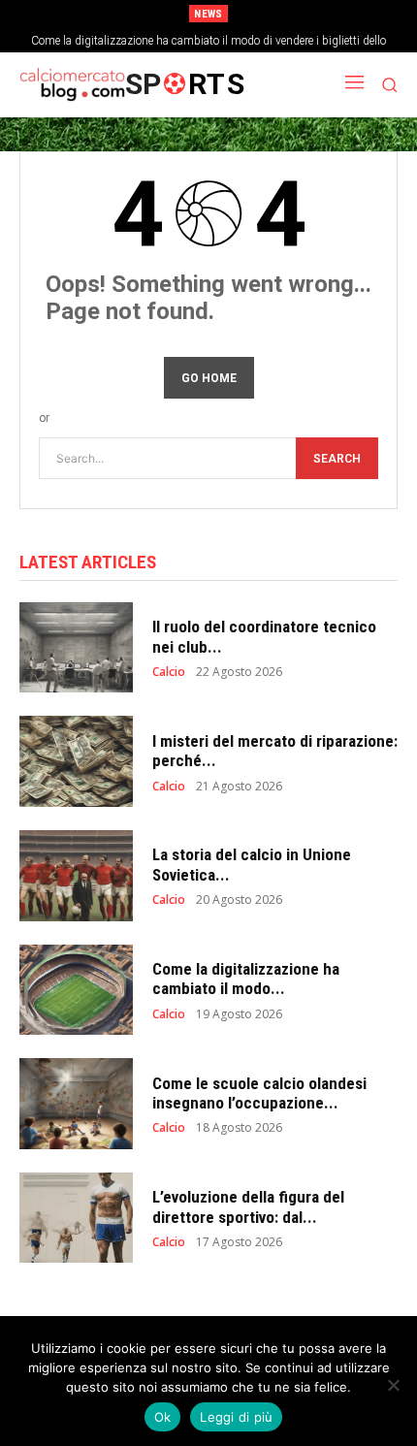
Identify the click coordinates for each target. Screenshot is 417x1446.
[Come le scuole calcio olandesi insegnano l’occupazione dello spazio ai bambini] (76, 1103)
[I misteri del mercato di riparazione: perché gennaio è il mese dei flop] (76, 761)
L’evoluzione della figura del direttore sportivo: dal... (248, 1206)
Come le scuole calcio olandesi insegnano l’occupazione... (259, 1093)
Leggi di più (236, 1417)
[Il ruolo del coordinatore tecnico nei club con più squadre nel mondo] (76, 647)
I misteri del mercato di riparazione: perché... (275, 750)
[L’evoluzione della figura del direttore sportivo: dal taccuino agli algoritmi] (76, 1218)
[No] (392, 1385)
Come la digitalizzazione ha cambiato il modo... (245, 978)
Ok (163, 1417)
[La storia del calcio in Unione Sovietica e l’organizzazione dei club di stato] (76, 875)
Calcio (168, 672)
